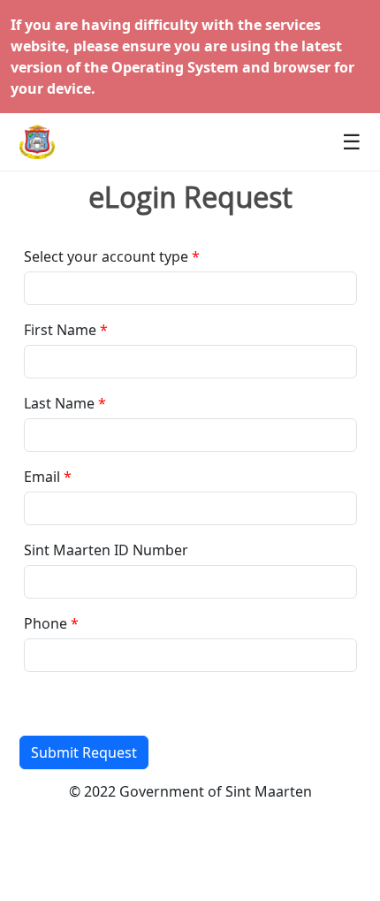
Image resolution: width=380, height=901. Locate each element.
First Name (60, 330)
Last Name (59, 403)
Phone (45, 623)
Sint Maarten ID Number (106, 550)
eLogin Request (190, 197)
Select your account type (106, 256)
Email (42, 476)
